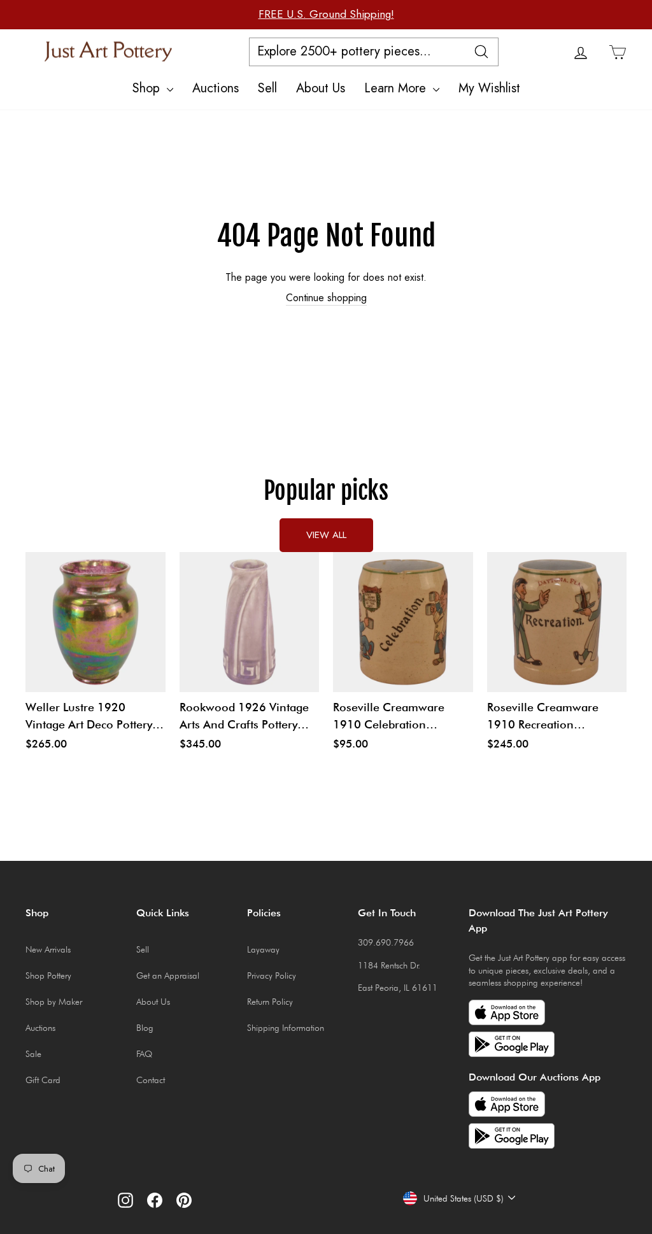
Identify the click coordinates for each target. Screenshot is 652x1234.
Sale (33, 1054)
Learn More (397, 88)
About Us (320, 88)
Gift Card (42, 1080)
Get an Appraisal (167, 975)
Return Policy (270, 1001)
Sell (267, 88)
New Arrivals (48, 949)
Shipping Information (285, 1028)
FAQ (144, 1054)
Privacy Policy (271, 975)
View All (326, 535)
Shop (148, 88)
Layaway (263, 949)
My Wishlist (489, 88)
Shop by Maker (53, 1001)
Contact (150, 1080)
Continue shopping (326, 298)
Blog (144, 1028)
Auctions (215, 88)
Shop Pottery (48, 975)
